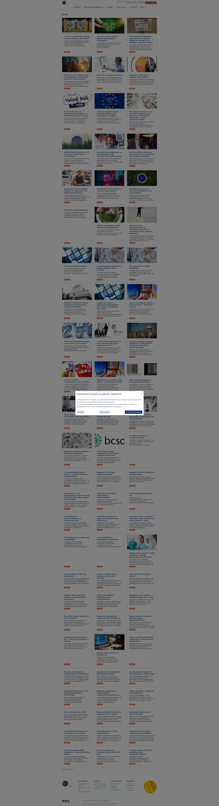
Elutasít (80, 412)
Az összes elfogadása (133, 412)
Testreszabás (104, 412)
